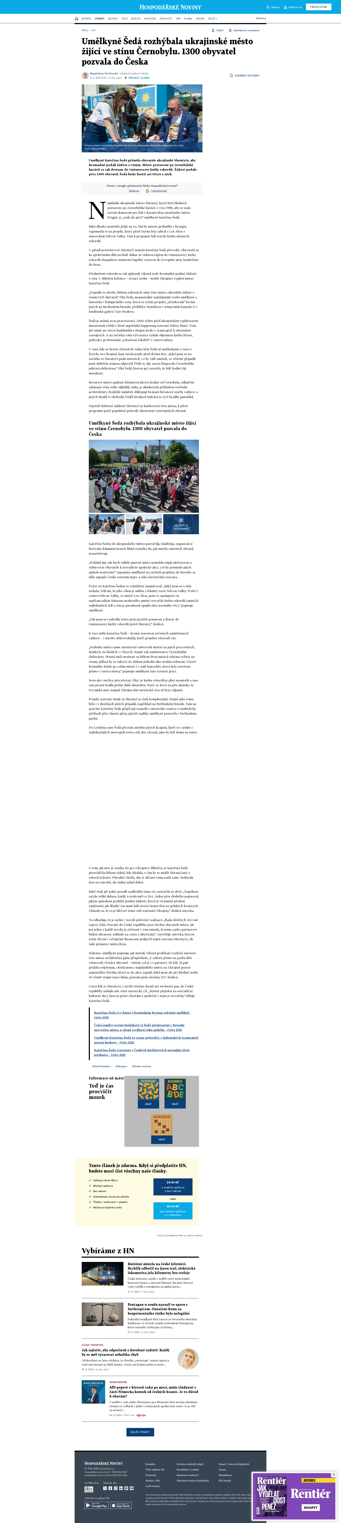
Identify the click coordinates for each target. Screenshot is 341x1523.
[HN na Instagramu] (115, 1488)
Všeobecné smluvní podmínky (193, 1481)
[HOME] (76, 19)
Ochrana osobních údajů (190, 1464)
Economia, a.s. (107, 1468)
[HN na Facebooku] (110, 1488)
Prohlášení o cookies (188, 1470)
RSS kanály (225, 1481)
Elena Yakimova (92, 1344)
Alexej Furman (98, 149)
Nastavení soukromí (187, 1475)
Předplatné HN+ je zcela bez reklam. (184, 1235)
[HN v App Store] (121, 1505)
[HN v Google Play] (97, 1505)
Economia (151, 1475)
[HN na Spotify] (126, 1488)
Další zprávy (140, 1431)
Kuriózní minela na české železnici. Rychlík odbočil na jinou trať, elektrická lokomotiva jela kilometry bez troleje (161, 1269)
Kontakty (150, 1464)
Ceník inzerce (153, 1486)
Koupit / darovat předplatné (234, 1464)
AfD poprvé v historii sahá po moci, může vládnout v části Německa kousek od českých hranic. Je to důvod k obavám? (153, 1392)
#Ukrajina (121, 1066)
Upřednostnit (159, 191)
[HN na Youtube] (131, 1488)
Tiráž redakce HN (155, 1470)
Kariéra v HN (152, 1481)
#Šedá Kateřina (101, 1066)
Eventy (222, 1470)
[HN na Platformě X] (105, 1488)
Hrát (148, 1103)
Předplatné (318, 6)
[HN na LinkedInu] (121, 1488)
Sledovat (134, 191)
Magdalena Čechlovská (104, 73)
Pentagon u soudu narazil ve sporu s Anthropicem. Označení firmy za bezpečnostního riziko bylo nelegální (159, 1309)
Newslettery (225, 1475)
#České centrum (141, 1066)
